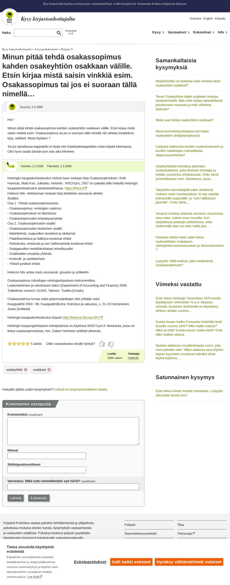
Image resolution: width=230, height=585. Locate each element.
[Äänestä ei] (111, 345)
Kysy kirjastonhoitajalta (17, 49)
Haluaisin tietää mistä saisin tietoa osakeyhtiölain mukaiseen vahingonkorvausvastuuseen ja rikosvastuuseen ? (190, 243)
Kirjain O (67, 49)
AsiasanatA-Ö (70, 32)
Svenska (195, 18)
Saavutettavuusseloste (140, 533)
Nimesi (12, 450)
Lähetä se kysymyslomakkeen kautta (81, 389)
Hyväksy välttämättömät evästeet (189, 562)
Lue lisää (33, 577)
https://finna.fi (74, 188)
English (208, 18)
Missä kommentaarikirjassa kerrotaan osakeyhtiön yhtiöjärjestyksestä (182, 133)
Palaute (129, 525)
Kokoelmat (202, 32)
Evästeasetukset (90, 562)
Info (221, 32)
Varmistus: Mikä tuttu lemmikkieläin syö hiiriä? (43, 481)
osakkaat (39, 369)
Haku (6, 33)
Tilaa (180, 525)
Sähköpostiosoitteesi (23, 464)
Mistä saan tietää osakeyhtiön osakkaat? (184, 120)
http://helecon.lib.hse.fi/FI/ (81, 317)
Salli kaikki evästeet (131, 562)
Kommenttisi (17, 414)
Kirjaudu (220, 18)
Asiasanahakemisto (46, 49)
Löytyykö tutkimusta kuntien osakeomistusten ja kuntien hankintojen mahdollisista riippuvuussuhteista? (189, 151)
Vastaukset (177, 32)
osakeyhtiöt (14, 369)
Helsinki (133, 358)
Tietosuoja (184, 533)
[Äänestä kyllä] (102, 344)
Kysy (156, 32)
